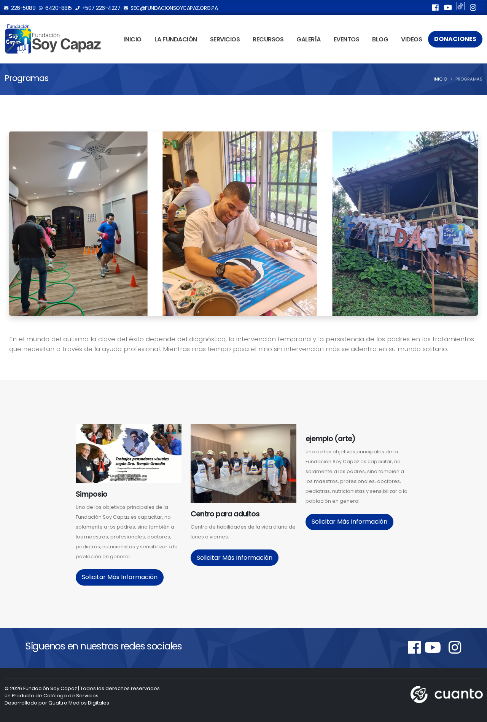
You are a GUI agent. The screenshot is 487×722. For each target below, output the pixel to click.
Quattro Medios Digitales (78, 703)
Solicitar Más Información (120, 577)
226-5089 (23, 8)
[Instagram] (473, 8)
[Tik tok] (460, 7)
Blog (380, 39)
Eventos (347, 39)
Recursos (268, 39)
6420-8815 (58, 8)
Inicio (133, 39)
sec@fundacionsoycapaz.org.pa (173, 8)
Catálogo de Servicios (71, 695)
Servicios (225, 39)
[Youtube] (447, 8)
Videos (411, 39)
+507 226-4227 (100, 8)
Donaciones (455, 39)
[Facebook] (435, 8)
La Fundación (175, 39)
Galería (308, 39)
